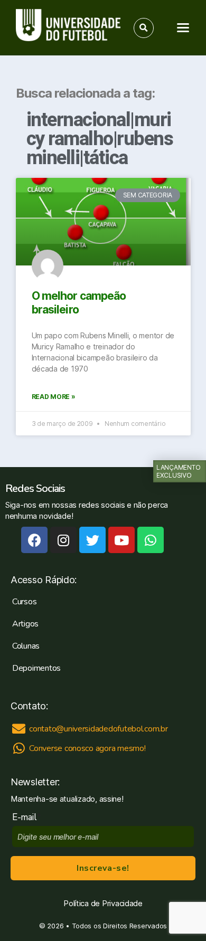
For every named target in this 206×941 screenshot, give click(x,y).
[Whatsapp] (150, 540)
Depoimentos (36, 668)
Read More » (54, 397)
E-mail (26, 817)
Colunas (26, 646)
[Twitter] (92, 540)
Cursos (24, 601)
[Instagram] (63, 540)
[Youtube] (121, 540)
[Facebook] (34, 540)
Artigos (25, 624)
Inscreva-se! (103, 868)
